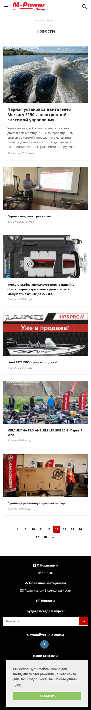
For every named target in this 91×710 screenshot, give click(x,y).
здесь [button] (18, 685)
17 (37, 537)
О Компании (47, 565)
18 (45, 537)
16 (80, 529)
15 (72, 529)
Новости (48, 601)
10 (33, 529)
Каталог (47, 573)
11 (41, 529)
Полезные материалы (47, 583)
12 (49, 529)
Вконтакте (44, 644)
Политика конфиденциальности (48, 590)
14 (64, 529)
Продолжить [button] (47, 695)
